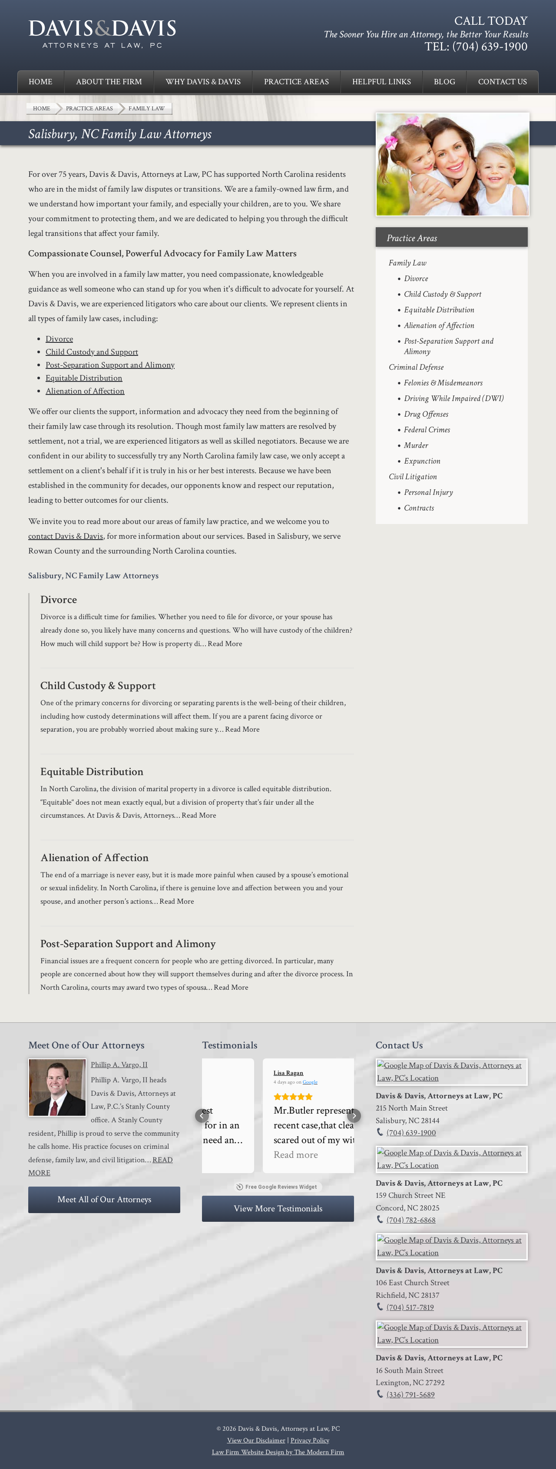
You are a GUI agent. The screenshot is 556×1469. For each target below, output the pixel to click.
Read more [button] (235, 1154)
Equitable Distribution (84, 378)
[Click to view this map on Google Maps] (452, 1078)
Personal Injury (428, 492)
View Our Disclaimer (256, 1440)
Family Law (407, 263)
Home (41, 81)
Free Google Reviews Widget (281, 1187)
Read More (225, 644)
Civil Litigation (413, 476)
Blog (444, 81)
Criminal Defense (416, 367)
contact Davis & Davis (65, 536)
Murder (416, 445)
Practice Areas (296, 81)
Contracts (419, 508)
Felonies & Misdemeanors (443, 382)
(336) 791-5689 (411, 1394)
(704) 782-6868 (411, 1220)
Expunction (422, 461)
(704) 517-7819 (410, 1307)
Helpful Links (381, 81)
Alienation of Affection (85, 391)
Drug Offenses (426, 414)
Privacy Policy (310, 1440)
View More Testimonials (278, 1208)
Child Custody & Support (98, 685)
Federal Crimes (427, 429)
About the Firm (109, 81)
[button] (202, 1116)
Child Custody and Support (92, 352)
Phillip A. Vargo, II (119, 1065)
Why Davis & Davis (203, 81)
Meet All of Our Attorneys (104, 1199)
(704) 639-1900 (490, 47)
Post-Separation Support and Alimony (110, 365)
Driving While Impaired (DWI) (453, 398)
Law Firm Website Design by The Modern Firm (278, 1452)
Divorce (59, 339)
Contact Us (502, 81)
